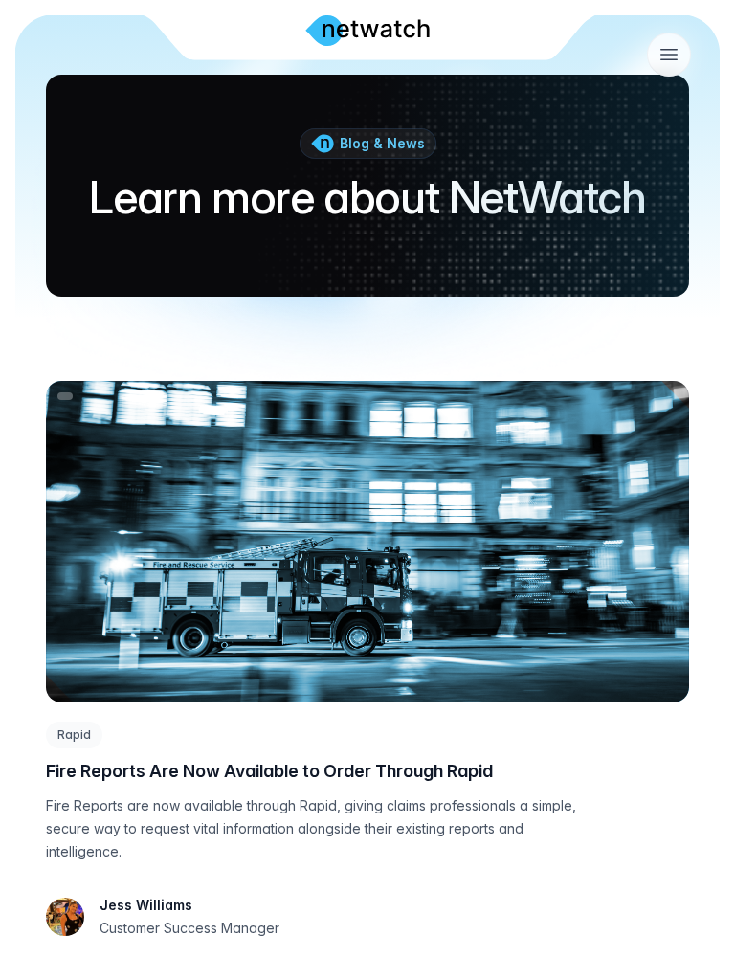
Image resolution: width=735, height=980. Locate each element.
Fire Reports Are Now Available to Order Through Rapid (269, 771)
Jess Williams (146, 905)
